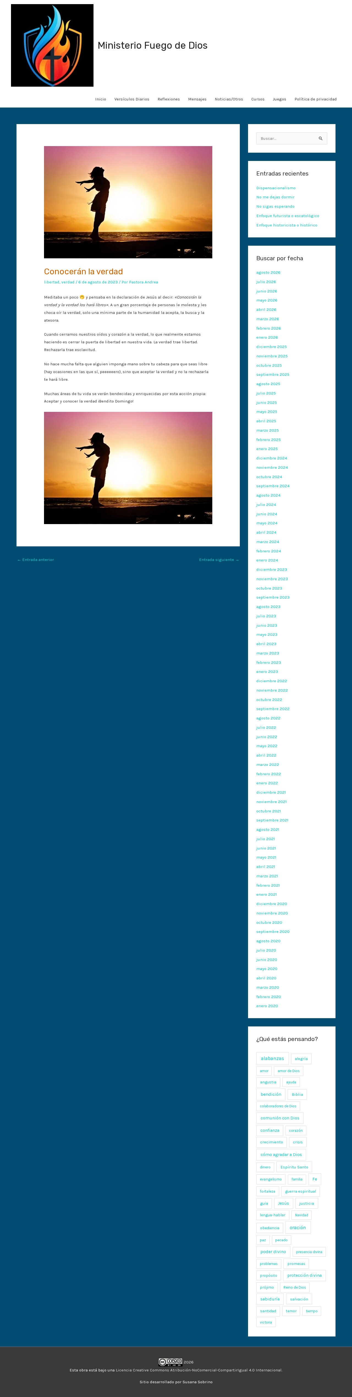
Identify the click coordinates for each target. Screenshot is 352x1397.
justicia (306, 1203)
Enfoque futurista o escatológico (287, 215)
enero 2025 (267, 448)
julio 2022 (266, 727)
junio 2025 (266, 402)
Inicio (100, 99)
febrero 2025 (268, 439)
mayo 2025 (266, 411)
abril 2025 (266, 420)
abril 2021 (265, 866)
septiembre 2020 (273, 931)
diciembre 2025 (271, 346)
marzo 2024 (267, 541)
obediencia (269, 1228)
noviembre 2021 (271, 801)
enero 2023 (267, 671)
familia (297, 1179)
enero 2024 (267, 560)
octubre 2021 (268, 811)
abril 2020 (266, 978)
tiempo (312, 1311)
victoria (266, 1322)
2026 (188, 1362)
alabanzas (272, 1058)
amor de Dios (289, 1071)
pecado (281, 1240)
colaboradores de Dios (278, 1106)
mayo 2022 (266, 745)
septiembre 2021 (272, 820)
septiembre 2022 (273, 708)
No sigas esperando (275, 206)
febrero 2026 (268, 328)
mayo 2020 (266, 968)
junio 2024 (266, 513)
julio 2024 (266, 504)
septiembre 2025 (272, 374)
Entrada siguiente (219, 559)
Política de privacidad (316, 99)
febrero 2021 (268, 885)
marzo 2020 (267, 987)
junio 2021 (266, 848)
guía (264, 1203)
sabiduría (270, 1299)
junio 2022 (266, 736)
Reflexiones (169, 99)
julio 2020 (266, 950)
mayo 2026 (266, 300)
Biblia (297, 1094)
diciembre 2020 (271, 903)
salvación (299, 1299)
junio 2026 (266, 291)
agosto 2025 (268, 383)
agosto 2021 (267, 829)
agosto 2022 (268, 718)
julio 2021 (265, 838)
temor (291, 1311)
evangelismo (271, 1179)
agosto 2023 (268, 606)
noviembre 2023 (272, 578)
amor (264, 1071)
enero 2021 (266, 894)
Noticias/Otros (229, 99)
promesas (296, 1263)
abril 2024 (266, 532)
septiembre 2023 (273, 597)
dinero (265, 1167)
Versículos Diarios (131, 99)
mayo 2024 (266, 523)
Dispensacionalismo (276, 187)
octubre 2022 (269, 699)
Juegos (279, 99)
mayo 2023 (266, 634)
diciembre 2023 (271, 569)
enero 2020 (267, 1005)
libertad (51, 282)
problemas (269, 1264)
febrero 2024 (268, 551)
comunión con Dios (280, 1118)
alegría (301, 1058)
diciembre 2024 (271, 458)
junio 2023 (266, 625)
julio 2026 (266, 281)
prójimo (267, 1287)
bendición (271, 1094)
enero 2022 (267, 782)
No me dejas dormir (275, 197)
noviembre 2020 (272, 913)
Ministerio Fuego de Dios (153, 45)
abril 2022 (266, 755)
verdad (68, 282)
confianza (269, 1130)
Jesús (283, 1203)
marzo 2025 (267, 430)
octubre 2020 (269, 922)
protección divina (304, 1275)
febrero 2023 (268, 662)
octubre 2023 (269, 588)
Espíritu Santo (294, 1167)
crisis (298, 1142)
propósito (268, 1275)
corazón (296, 1130)
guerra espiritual (300, 1191)
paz (263, 1240)
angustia (268, 1082)
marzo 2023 (267, 653)
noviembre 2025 (272, 356)
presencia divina (309, 1252)
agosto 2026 (268, 272)
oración (298, 1227)
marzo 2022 (267, 764)
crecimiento (271, 1142)
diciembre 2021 (271, 792)
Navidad (301, 1215)
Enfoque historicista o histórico (286, 225)
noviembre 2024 (272, 467)
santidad (268, 1311)
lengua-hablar (272, 1215)
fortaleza (267, 1191)
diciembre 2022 (271, 680)
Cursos (258, 99)
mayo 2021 (266, 857)
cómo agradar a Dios (281, 1154)
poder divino (273, 1251)
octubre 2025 (269, 365)
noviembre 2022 (272, 690)
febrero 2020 (268, 996)
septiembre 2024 (273, 485)
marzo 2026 (267, 318)
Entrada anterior (35, 559)
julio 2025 (266, 393)
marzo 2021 (267, 875)
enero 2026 (267, 337)
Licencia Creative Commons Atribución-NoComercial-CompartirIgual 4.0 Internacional (199, 1370)
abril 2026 (266, 309)
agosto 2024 (268, 495)
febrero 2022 (268, 773)
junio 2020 (266, 959)
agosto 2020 (268, 940)
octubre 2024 (269, 476)
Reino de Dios (295, 1287)
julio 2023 (266, 615)
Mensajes (197, 99)
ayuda (291, 1082)
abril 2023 (266, 643)
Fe (314, 1179)
